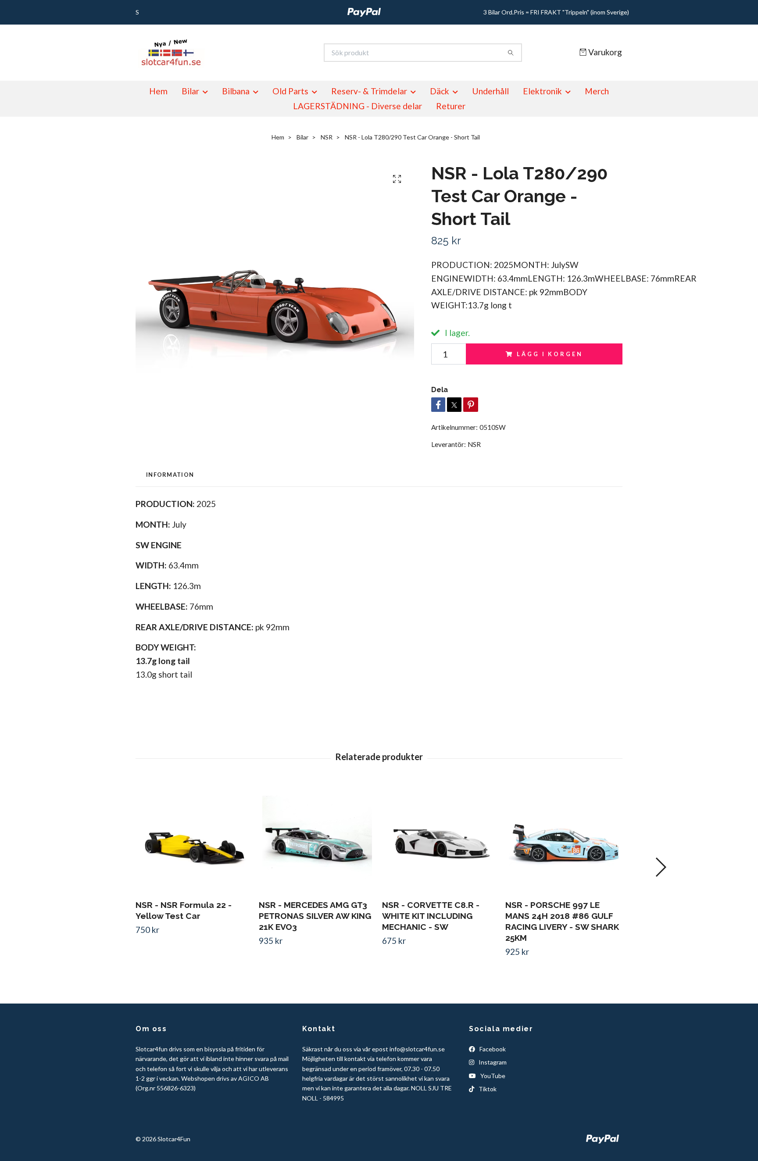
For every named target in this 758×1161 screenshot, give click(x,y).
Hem (158, 91)
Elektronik (542, 91)
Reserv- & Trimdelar (369, 91)
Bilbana (236, 91)
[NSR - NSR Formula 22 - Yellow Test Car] (194, 838)
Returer (450, 106)
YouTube (492, 1075)
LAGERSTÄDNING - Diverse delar (357, 106)
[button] (660, 867)
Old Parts (290, 91)
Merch (597, 91)
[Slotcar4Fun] (257, 52)
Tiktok (487, 1089)
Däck (439, 91)
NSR (327, 137)
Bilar (190, 91)
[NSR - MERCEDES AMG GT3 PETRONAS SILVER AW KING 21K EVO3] (317, 838)
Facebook (492, 1049)
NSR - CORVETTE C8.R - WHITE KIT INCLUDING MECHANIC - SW (430, 916)
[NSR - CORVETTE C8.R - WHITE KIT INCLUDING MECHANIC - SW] (440, 838)
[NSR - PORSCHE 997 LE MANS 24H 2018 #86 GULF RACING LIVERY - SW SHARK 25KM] (563, 838)
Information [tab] (170, 474)
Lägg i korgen (550, 353)
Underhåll (490, 91)
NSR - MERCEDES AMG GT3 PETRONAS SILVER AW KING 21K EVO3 (315, 916)
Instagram (492, 1062)
